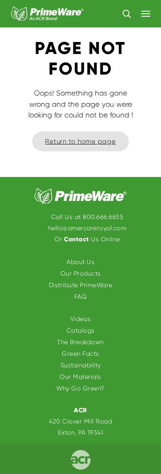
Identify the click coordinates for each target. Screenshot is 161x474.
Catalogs (81, 330)
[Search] (126, 13)
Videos (80, 318)
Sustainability (81, 365)
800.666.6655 (103, 216)
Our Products (81, 273)
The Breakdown (80, 342)
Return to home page (80, 141)
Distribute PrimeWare (80, 285)
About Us (80, 261)
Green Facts (80, 353)
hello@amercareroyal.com (87, 228)
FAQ (80, 296)
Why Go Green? (80, 388)
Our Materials (80, 376)
